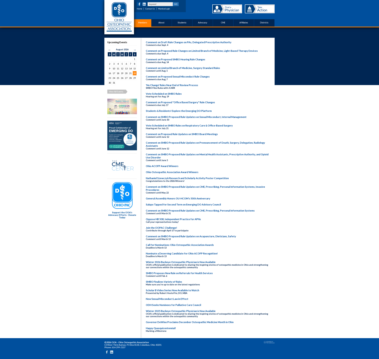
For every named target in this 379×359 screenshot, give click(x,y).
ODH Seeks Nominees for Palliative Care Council (173, 304)
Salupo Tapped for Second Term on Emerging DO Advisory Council (183, 204)
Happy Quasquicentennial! (161, 328)
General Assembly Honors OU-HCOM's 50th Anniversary (178, 198)
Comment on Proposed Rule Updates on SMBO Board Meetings (182, 134)
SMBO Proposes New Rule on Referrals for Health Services (179, 273)
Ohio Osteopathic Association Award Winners (172, 172)
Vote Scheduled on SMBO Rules (164, 93)
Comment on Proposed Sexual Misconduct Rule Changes (178, 76)
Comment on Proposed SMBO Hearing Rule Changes (175, 59)
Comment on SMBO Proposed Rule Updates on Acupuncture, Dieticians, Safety (191, 236)
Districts (264, 22)
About (161, 22)
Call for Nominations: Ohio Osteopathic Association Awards (180, 244)
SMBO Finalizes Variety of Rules (164, 281)
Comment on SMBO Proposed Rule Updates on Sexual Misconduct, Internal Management (196, 116)
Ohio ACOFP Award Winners (162, 166)
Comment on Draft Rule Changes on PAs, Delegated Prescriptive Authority (188, 42)
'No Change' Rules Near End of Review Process (172, 85)
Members (142, 22)
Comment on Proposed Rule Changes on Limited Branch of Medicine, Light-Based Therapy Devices (202, 50)
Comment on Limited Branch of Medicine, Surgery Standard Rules (183, 68)
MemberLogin (164, 9)
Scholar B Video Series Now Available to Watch (172, 290)
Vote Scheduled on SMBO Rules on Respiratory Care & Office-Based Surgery (189, 125)
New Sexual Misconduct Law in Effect (167, 298)
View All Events (116, 91)
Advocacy (202, 22)
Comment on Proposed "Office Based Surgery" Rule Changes (180, 102)
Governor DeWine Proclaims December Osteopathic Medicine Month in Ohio (190, 322)
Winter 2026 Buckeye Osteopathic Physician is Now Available (181, 262)
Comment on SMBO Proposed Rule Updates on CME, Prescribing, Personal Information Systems (200, 210)
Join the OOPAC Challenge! (161, 227)
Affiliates (243, 22)
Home (139, 9)
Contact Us (150, 9)
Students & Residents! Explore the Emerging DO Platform (179, 110)
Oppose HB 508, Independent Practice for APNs (173, 219)
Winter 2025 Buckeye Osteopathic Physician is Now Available (181, 311)
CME (223, 22)
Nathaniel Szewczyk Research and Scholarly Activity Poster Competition (187, 178)
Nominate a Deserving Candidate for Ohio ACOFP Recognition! (182, 253)
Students (182, 22)
